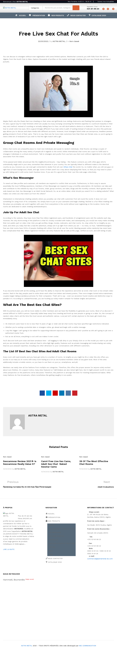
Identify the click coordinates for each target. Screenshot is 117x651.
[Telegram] (71, 570)
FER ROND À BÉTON (56, 536)
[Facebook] (46, 570)
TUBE (50, 554)
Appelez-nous (92, 7)
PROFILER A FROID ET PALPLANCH (62, 543)
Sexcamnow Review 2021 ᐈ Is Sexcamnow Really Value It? (19, 462)
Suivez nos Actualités (105, 1)
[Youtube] (57, 570)
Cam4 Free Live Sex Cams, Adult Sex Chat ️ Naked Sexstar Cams (56, 464)
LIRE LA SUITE (8, 549)
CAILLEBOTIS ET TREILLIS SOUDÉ (61, 529)
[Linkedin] (60, 570)
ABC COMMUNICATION (87, 646)
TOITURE (51, 547)
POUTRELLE (53, 540)
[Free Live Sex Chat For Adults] (42, 393)
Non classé (74, 41)
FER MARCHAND (54, 532)
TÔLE (50, 551)
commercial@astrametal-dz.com (100, 559)
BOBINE (51, 525)
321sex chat (67, 167)
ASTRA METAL (59, 41)
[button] (56, 15)
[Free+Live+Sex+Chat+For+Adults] (48, 393)
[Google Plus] (53, 570)
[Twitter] (50, 570)
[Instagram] (67, 570)
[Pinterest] (64, 570)
